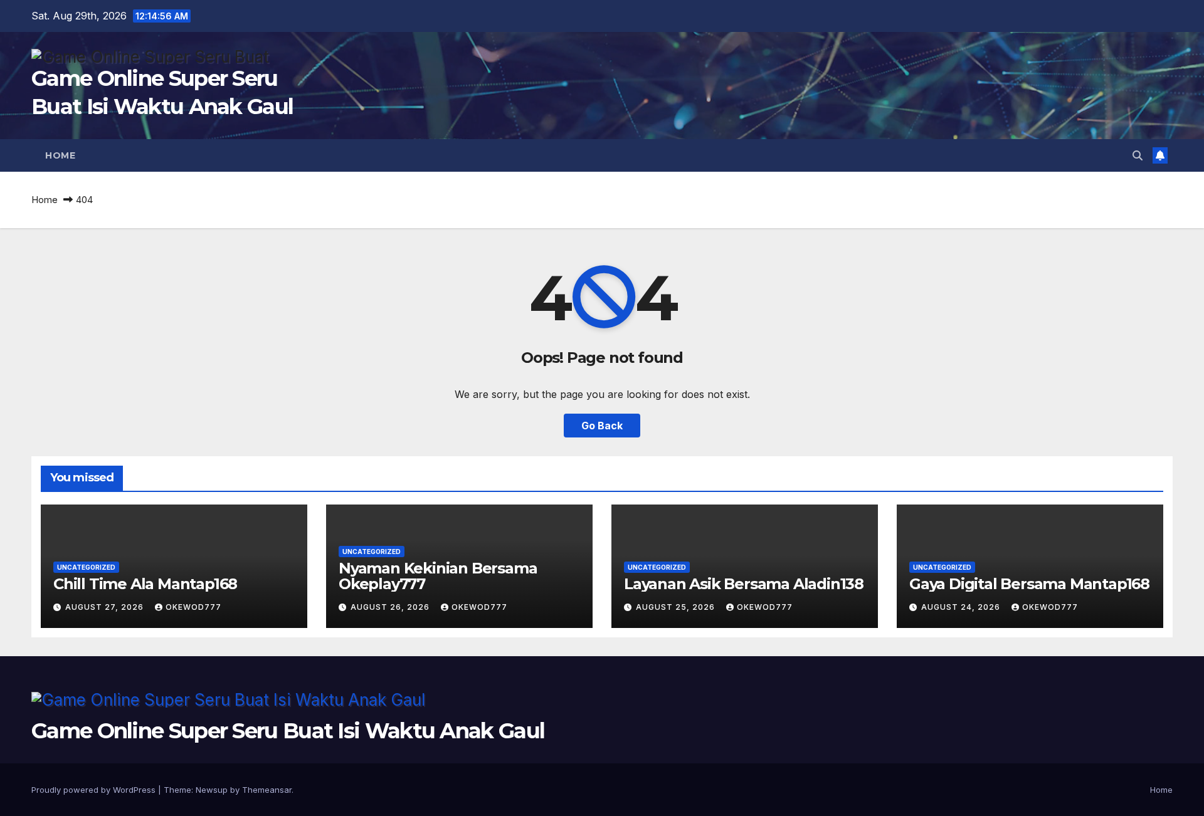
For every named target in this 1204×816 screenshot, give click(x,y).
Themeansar (267, 790)
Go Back (602, 425)
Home (60, 155)
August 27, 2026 (105, 607)
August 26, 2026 (391, 607)
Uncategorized (86, 567)
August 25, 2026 (676, 607)
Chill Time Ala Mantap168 (145, 584)
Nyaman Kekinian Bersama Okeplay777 (438, 576)
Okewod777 (193, 607)
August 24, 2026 (962, 607)
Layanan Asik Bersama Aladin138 (743, 584)
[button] (1138, 155)
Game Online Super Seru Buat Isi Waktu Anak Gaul (287, 731)
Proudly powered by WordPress (94, 790)
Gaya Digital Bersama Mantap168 (1029, 584)
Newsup (212, 790)
